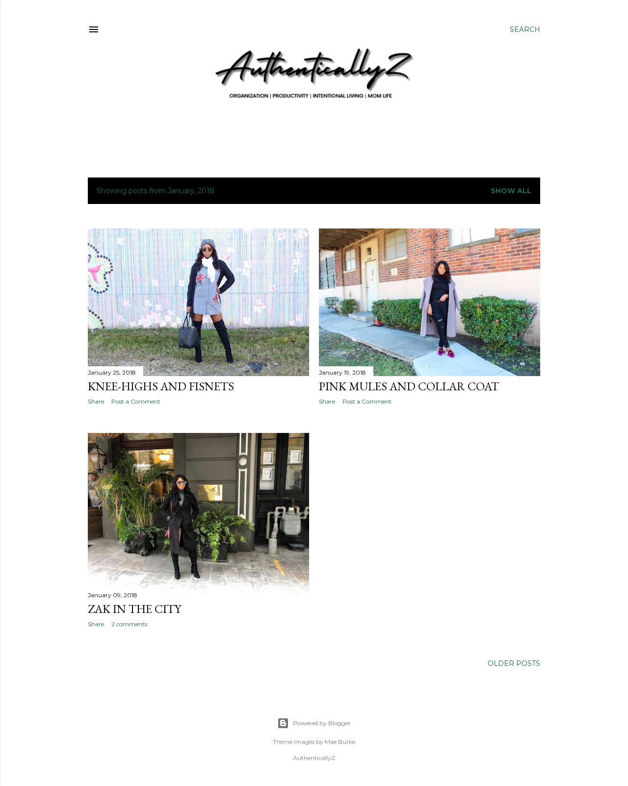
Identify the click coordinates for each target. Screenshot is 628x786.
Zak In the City (134, 608)
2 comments (129, 624)
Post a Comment (135, 401)
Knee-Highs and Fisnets (161, 386)
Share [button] (96, 401)
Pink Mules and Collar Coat (409, 386)
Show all (511, 190)
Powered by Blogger (322, 723)
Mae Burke (340, 741)
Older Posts (514, 663)
